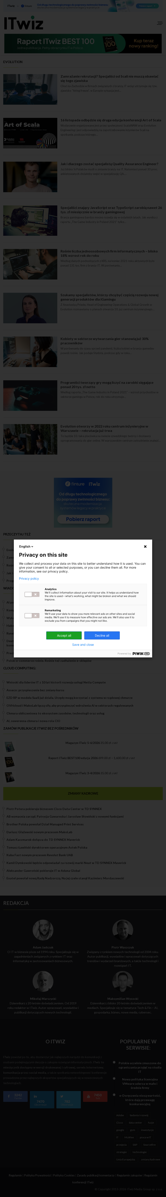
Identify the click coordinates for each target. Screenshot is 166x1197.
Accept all (64, 635)
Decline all (102, 635)
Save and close (83, 644)
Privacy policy (29, 578)
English (24, 546)
